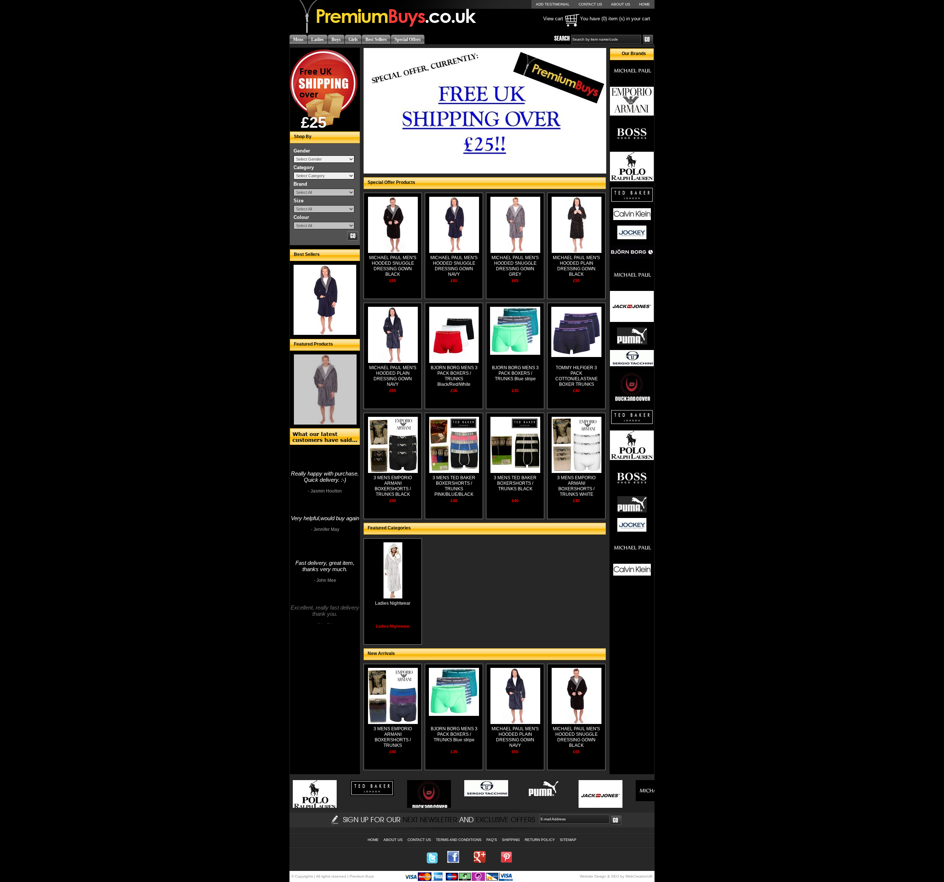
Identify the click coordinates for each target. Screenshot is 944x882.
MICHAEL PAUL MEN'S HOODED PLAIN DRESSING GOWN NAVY (392, 376)
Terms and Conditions (459, 840)
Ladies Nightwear (392, 603)
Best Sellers (376, 39)
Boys (336, 39)
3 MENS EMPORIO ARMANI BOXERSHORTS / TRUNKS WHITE (576, 486)
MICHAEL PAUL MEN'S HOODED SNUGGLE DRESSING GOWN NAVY (454, 266)
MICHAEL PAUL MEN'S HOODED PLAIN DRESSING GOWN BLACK (576, 266)
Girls (353, 39)
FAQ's (491, 840)
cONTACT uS (590, 4)
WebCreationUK (639, 876)
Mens (298, 39)
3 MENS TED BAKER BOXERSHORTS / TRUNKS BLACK (515, 483)
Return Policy (540, 840)
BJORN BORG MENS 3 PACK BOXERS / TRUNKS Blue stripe (515, 373)
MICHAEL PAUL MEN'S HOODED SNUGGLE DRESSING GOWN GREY (515, 266)
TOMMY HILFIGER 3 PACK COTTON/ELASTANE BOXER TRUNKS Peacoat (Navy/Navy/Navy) (576, 381)
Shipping (511, 840)
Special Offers (408, 39)
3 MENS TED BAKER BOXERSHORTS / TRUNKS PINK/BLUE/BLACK (454, 486)
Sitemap (568, 840)
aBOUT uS (620, 4)
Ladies (317, 39)
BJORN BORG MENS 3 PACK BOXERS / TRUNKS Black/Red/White (454, 376)
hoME (644, 4)
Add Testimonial (553, 4)
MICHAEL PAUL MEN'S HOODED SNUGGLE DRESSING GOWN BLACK (392, 266)
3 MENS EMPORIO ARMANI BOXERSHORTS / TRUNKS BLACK (393, 486)
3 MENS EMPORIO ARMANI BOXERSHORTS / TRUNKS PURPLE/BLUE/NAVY (393, 740)
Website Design (593, 876)
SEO (615, 876)
